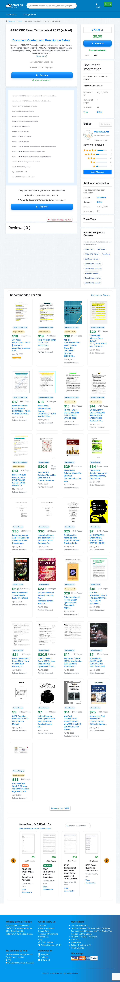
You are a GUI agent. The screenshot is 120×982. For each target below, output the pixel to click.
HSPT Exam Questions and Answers (91, 868)
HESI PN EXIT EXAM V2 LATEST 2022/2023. (47, 342)
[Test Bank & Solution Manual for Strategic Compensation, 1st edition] (73, 447)
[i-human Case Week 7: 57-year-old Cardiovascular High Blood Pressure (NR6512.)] (21, 755)
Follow (107, 124)
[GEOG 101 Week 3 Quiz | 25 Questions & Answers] (28, 844)
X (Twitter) (45, 960)
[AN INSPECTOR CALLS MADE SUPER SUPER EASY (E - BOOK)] (98, 511)
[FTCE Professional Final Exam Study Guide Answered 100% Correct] (70, 844)
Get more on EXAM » (100, 295)
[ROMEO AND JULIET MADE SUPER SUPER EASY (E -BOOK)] (98, 635)
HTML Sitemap (47, 942)
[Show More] (41, 56)
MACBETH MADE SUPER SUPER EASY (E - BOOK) (20, 595)
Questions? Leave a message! (20, 963)
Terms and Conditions (48, 934)
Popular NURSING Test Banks (84, 936)
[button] (13, 860)
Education (11, 21)
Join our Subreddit (79, 925)
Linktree (44, 957)
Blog (40, 939)
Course (86, 197)
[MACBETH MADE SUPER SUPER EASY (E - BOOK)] (21, 569)
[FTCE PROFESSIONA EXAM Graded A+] (49, 844)
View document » (27, 891)
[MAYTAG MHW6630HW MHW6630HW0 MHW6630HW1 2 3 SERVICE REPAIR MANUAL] (73, 692)
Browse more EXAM (60, 808)
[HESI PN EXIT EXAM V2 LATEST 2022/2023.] (47, 312)
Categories (29, 14)
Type (85, 112)
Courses (10, 14)
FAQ (9, 960)
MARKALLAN (101, 131)
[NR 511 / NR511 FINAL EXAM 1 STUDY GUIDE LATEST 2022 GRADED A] (21, 447)
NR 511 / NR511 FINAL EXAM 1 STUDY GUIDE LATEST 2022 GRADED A (19, 480)
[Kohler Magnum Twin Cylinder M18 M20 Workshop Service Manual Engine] (47, 692)
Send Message (97, 172)
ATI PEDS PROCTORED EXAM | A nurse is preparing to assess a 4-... (21, 345)
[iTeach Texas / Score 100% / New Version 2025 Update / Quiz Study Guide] (47, 635)
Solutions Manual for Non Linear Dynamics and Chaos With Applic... (72, 602)
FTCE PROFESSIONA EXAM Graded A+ (49, 873)
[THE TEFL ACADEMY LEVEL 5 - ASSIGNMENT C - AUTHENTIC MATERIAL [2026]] (98, 569)
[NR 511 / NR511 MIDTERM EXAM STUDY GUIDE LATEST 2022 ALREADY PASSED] (98, 382)
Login (98, 7)
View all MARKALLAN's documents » (35, 828)
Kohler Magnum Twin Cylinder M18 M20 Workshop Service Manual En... (46, 721)
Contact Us (43, 936)
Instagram (45, 954)
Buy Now (44, 75)
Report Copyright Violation (61, 220)
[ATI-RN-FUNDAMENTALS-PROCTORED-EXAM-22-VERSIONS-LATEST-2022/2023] (73, 312)
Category (87, 202)
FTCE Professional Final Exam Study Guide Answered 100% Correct (70, 872)
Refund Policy (44, 931)
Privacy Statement (46, 928)
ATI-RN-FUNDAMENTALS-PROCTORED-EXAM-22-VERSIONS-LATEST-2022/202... (72, 348)
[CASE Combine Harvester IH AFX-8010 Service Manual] (21, 692)
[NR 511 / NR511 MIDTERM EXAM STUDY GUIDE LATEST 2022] (73, 382)
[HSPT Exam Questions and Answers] (91, 844)
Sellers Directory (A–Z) (50, 945)
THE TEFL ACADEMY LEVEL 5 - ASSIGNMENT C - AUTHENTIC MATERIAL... (98, 598)
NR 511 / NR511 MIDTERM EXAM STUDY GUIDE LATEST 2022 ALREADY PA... (97, 415)
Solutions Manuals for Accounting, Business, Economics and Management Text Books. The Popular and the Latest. (91, 931)
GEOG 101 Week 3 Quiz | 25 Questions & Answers (28, 874)
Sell (109, 4)
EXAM (20, 21)
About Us (42, 925)
